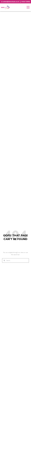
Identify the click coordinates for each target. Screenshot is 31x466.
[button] (28, 7)
